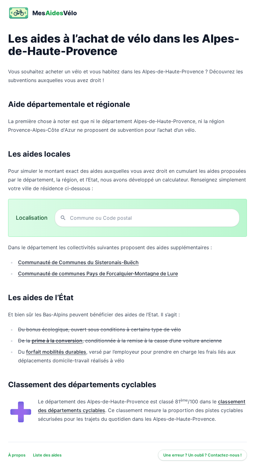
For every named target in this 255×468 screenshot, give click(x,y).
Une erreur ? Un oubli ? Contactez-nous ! (202, 455)
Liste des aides (47, 455)
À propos (17, 455)
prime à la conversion (57, 340)
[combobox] (152, 218)
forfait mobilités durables (56, 352)
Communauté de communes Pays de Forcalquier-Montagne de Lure (98, 273)
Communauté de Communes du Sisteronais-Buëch (78, 262)
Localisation (32, 217)
